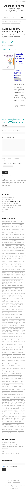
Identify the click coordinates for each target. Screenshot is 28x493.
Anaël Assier (16, 232)
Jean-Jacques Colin (18, 325)
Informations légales (13, 480)
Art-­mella (17, 244)
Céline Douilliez (21, 261)
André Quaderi (16, 234)
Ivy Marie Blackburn (21, 320)
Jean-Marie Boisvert (18, 327)
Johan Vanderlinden (6, 334)
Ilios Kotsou (14, 315)
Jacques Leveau (12, 322)
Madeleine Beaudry (17, 346)
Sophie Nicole (10, 402)
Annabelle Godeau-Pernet (7, 235)
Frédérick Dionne (15, 304)
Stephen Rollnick (22, 402)
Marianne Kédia (13, 350)
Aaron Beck (10, 221)
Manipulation (13, 347)
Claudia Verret (15, 271)
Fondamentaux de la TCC (7, 298)
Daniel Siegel (16, 275)
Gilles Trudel (12, 307)
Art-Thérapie (12, 244)
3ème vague (5, 221)
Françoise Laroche (5, 303)
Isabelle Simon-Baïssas (13, 320)
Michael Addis (11, 363)
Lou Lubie (4, 342)
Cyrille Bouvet (5, 275)
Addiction (21, 224)
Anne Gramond (15, 235)
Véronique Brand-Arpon (15, 427)
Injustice (8, 317)
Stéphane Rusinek (11, 403)
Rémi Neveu (17, 394)
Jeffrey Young (12, 331)
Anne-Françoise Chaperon (7, 237)
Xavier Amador (5, 432)
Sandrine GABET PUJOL (6, 399)
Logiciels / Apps (5, 209)
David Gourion (14, 277)
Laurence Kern (17, 339)
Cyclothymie (16, 274)
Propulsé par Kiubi (14, 488)
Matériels (4, 211)
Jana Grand (9, 323)
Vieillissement (15, 429)
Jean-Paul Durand (18, 328)
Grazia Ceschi (8, 309)
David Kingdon (20, 277)
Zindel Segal (19, 432)
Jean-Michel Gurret (11, 328)
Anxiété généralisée (6, 242)
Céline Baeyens (9, 261)
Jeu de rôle (23, 331)
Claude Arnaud (13, 269)
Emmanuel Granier (19, 288)
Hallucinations (17, 75)
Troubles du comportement (13, 423)
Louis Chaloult (9, 342)
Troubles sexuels (18, 426)
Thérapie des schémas (18, 413)
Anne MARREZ (21, 235)
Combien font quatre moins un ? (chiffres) (12, 163)
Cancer (23, 256)
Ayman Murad (22, 248)
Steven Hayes (4, 403)
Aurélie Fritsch (11, 247)
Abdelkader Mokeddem (6, 223)
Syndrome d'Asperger (9, 410)
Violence (10, 431)
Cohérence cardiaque (6, 272)
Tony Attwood (11, 418)
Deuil (10, 280)
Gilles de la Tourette (6, 307)
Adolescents (5, 226)
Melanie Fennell (11, 362)
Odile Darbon (20, 371)
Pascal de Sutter (11, 375)
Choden (12, 264)
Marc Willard (8, 349)
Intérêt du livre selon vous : (8, 137)
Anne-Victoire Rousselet (13, 239)
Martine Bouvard (10, 360)
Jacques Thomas (18, 322)
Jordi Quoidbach (16, 336)
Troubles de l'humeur (10, 421)
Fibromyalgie (14, 296)
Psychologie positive (21, 389)
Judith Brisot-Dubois (10, 338)
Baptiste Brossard (5, 250)
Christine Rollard (18, 266)
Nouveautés (10, 372)
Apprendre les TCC (14, 6)
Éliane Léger (9, 295)
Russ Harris (16, 397)
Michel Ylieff (8, 365)
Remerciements (16, 482)
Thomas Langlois (17, 80)
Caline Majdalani (12, 256)
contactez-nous (7, 185)
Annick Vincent (21, 239)
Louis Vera (14, 342)
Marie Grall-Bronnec (11, 352)
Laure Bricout (11, 339)
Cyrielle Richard (22, 274)
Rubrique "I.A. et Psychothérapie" (9, 444)
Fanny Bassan (9, 296)
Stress (17, 405)
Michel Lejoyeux (17, 363)
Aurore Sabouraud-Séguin (19, 247)
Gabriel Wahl (21, 304)
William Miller (14, 431)
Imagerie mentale (21, 315)
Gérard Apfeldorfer (6, 306)
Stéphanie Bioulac (18, 403)
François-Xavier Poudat (18, 301)
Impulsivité (4, 317)
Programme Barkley (6, 389)
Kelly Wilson (16, 338)
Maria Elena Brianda (14, 349)
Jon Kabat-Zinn (5, 336)
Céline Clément (15, 261)
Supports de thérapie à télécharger (10, 207)
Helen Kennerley (21, 312)
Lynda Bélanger (19, 344)
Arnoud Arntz (7, 244)
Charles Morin (13, 263)
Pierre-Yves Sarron (5, 387)
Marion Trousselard (21, 355)
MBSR (24, 360)
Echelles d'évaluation (14, 287)
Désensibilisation (12, 283)
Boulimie (17, 255)
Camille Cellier (19, 256)
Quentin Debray (20, 391)
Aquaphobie (13, 242)
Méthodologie (5, 363)
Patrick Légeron (8, 376)
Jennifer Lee (18, 331)
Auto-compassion (9, 248)
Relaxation (23, 392)
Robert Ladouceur (11, 395)
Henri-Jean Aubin (5, 314)
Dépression (5, 284)
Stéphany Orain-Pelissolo (11, 405)
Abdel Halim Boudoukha (17, 221)
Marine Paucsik (14, 355)
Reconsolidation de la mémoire (14, 392)
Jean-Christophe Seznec (9, 325)
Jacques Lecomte (5, 322)
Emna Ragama (19, 290)
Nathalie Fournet (9, 368)
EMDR (15, 288)
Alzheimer (4, 232)
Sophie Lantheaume (21, 400)
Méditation (17, 362)
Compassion (16, 272)
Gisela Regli (18, 307)
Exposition (4, 295)
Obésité (15, 371)
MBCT (21, 360)
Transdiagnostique (17, 418)
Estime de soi (15, 293)
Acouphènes (4, 224)
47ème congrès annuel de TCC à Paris (10, 453)
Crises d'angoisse (10, 274)
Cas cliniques (19, 258)
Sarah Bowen (13, 399)
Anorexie (4, 240)
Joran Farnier (10, 336)
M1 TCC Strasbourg (9, 346)
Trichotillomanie (5, 419)
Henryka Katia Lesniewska (13, 314)
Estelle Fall (4, 293)
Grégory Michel (14, 309)
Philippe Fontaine (5, 381)
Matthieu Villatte (17, 360)
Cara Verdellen (9, 258)
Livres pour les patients (7, 199)
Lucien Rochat (9, 344)
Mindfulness (14, 365)
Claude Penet (9, 271)
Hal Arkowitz (9, 311)
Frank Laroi (17, 303)
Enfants (4, 292)
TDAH (19, 410)
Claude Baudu (19, 269)
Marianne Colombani (6, 350)
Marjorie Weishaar (5, 357)
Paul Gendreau (14, 376)
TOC (6, 418)
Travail (22, 418)
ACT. (13, 223)
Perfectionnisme (14, 378)
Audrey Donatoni (9, 245)
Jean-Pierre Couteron (13, 330)
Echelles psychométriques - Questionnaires (11, 205)
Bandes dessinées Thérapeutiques (10, 203)
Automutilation (16, 248)
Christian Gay (17, 264)
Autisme (4, 248)
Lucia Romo (19, 342)
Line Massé (18, 341)
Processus (21, 387)
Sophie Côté (14, 400)
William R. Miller (21, 431)
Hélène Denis (9, 315)
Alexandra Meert (16, 229)
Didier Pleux (18, 283)
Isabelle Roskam (5, 320)
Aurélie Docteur (5, 247)
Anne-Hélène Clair (15, 237)
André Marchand (10, 234)
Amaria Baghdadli (10, 232)
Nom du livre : (5, 125)
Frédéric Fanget (9, 304)
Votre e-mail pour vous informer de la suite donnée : (14, 154)
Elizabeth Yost (10, 288)
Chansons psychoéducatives (8, 442)
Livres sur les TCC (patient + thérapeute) (11, 201)
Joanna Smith (17, 333)
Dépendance (19, 282)
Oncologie (8, 373)
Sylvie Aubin (4, 408)
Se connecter (23, 1)
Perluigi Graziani (20, 378)
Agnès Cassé (20, 226)
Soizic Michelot (9, 400)
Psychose (16, 77)
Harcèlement (9, 312)
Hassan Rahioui (14, 312)
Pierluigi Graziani (14, 384)
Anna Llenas (22, 234)
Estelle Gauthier (10, 293)
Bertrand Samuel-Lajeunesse (14, 253)
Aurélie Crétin (22, 245)
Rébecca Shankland (11, 394)
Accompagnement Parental (19, 223)
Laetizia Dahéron (5, 339)
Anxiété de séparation (21, 240)
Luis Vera (14, 344)
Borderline (12, 255)
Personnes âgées (14, 379)
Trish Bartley (11, 419)
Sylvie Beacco (9, 408)
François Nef (11, 301)
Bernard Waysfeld (5, 253)
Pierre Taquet (22, 386)
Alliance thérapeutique (17, 231)
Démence (14, 282)
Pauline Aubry (7, 378)
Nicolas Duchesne (9, 370)
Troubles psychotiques (10, 426)
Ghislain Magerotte (13, 306)
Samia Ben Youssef (21, 397)
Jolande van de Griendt (20, 334)
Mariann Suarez (21, 349)
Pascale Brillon (17, 375)
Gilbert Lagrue (20, 306)
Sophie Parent (16, 402)
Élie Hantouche (14, 295)
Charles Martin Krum (6, 263)
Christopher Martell (6, 269)
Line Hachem (13, 341)
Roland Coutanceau (19, 395)
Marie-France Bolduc (17, 354)
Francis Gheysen (17, 298)
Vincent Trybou (5, 431)
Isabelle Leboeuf (12, 319)
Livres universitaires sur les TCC (9, 197)
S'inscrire (17, 1)
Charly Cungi (8, 264)
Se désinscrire (14, 466)
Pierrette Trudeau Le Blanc (14, 387)
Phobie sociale (19, 383)
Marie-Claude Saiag (9, 354)
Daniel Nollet (10, 275)
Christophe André (5, 267)
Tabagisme (16, 410)
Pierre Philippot (17, 386)
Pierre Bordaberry (21, 384)
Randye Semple (5, 392)
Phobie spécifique (6, 384)
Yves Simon (15, 432)
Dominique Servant (8, 285)
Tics (20, 416)
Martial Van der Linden (10, 358)
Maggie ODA (8, 347)
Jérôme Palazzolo (11, 333)
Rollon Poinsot (5, 397)
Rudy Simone (10, 397)
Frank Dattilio (12, 303)
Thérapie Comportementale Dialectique (11, 411)
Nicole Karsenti (16, 370)
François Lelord (5, 301)
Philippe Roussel (5, 383)
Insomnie (12, 317)
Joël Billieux (22, 333)
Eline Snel (20, 287)
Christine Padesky (11, 266)
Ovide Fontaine (14, 373)
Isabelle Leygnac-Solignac (20, 319)
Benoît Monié (21, 250)
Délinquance (10, 282)
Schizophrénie (17, 78)
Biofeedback (7, 255)
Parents (18, 373)
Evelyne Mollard (22, 293)
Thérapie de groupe (9, 413)
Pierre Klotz (11, 386)
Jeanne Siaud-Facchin (6, 331)
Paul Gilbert (20, 376)
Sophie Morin (4, 402)
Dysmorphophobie (6, 287)
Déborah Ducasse (14, 280)
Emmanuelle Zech (13, 290)
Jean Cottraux (19, 323)
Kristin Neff (21, 338)
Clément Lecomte (21, 271)
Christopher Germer (20, 267)
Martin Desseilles (18, 358)
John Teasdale (12, 334)
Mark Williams (12, 357)
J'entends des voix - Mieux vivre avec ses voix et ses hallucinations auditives (19, 63)
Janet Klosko (13, 323)
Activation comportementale (12, 224)
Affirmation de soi (13, 226)
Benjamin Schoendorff (14, 250)
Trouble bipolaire (18, 419)
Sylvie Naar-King (16, 408)
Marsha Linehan (18, 357)
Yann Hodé (10, 432)
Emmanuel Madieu (5, 290)
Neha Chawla (20, 368)
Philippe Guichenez (13, 381)
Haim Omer (4, 311)
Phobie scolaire (12, 383)
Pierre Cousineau (5, 386)
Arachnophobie (19, 242)
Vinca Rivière (21, 429)
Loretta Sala (23, 341)
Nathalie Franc (15, 368)
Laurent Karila (7, 341)
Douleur (21, 285)
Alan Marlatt (8, 229)
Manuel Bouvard (19, 347)
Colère (12, 272)
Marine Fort (9, 355)
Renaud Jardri (4, 394)
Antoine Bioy (8, 240)
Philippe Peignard (20, 381)
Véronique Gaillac (9, 429)
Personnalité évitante (6, 379)
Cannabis (4, 258)
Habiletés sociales (21, 309)
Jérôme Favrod (5, 333)
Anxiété (14, 240)
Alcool (11, 229)
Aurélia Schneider (16, 245)
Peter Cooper (20, 379)
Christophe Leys (13, 267)
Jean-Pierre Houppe (21, 330)
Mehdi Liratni (4, 362)
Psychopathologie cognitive (7, 391)
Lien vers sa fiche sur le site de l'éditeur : (11, 130)
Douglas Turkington (15, 285)
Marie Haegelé (18, 352)
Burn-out (7, 256)
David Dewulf (8, 277)
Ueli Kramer (8, 427)
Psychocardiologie (13, 389)
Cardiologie (14, 258)
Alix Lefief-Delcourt (9, 231)
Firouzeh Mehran (21, 296)
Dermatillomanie (5, 280)
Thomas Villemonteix (15, 416)
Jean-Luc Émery (11, 327)
